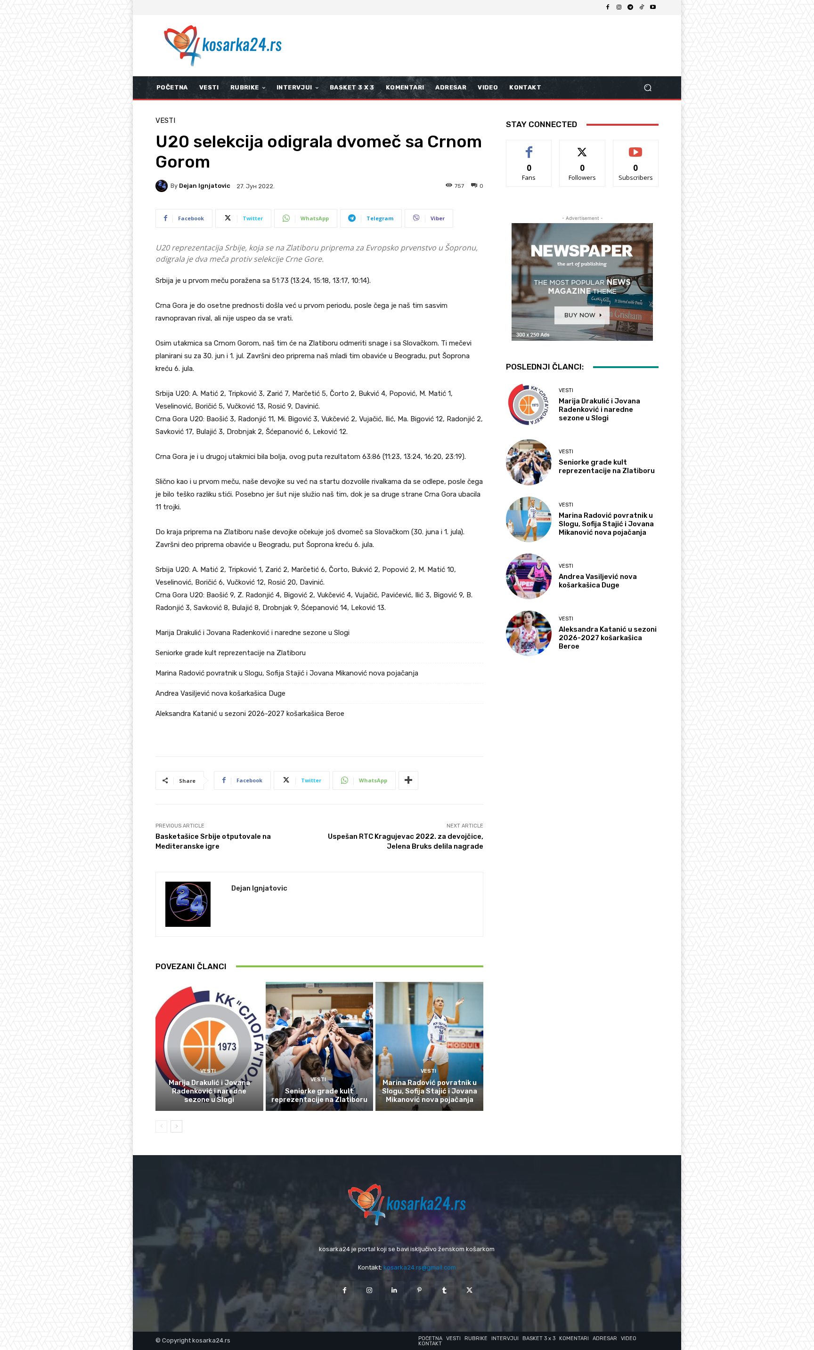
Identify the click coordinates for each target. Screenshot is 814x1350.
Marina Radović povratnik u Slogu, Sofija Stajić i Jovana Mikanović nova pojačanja (286, 673)
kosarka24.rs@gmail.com (419, 1267)
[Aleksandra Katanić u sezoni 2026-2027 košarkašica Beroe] (529, 633)
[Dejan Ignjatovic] (163, 186)
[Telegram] (630, 7)
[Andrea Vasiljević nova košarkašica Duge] (529, 576)
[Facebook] (607, 7)
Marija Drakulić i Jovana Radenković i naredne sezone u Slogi (252, 632)
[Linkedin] (394, 1290)
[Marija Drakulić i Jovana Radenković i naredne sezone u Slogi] (209, 1046)
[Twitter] (469, 1290)
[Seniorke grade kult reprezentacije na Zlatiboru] (320, 1046)
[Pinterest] (419, 1290)
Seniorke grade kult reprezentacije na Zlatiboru (230, 653)
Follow (582, 147)
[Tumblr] (444, 1290)
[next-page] (176, 1126)
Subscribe (636, 147)
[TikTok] (641, 7)
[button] (647, 88)
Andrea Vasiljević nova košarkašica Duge (220, 693)
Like (529, 147)
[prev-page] (161, 1126)
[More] (408, 780)
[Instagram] (619, 7)
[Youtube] (653, 7)
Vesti (165, 120)
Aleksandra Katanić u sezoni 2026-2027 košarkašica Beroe (249, 713)
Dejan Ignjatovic (204, 186)
